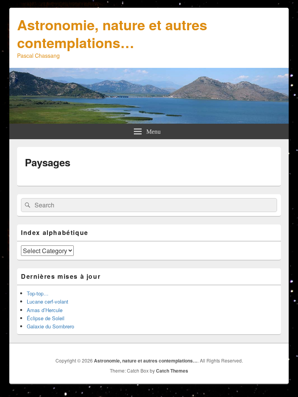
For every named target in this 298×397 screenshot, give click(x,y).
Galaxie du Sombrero (50, 326)
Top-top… (38, 293)
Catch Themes (172, 370)
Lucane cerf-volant (47, 301)
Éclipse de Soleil (45, 318)
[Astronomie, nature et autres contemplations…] (149, 121)
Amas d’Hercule (44, 310)
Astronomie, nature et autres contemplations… (112, 33)
